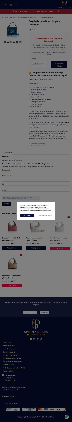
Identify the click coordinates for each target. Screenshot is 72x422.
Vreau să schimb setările (45, 215)
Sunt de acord (27, 215)
